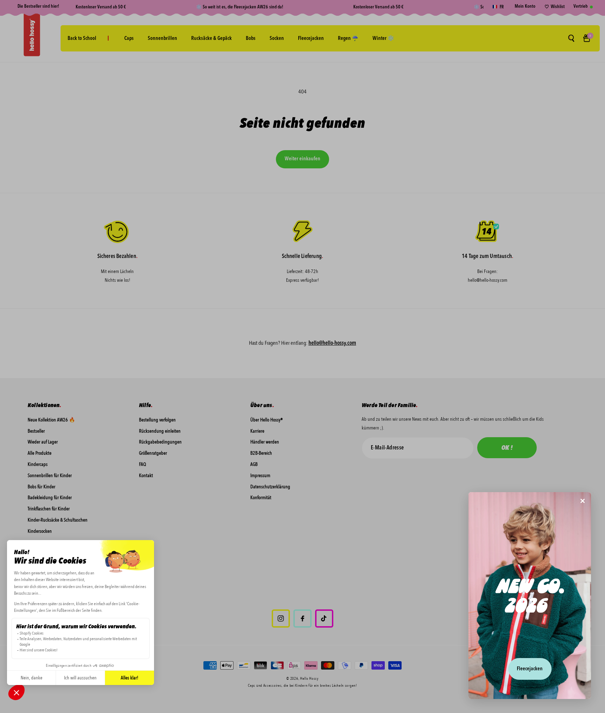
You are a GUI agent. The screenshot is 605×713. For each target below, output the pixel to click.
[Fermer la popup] (582, 501)
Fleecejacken (530, 669)
